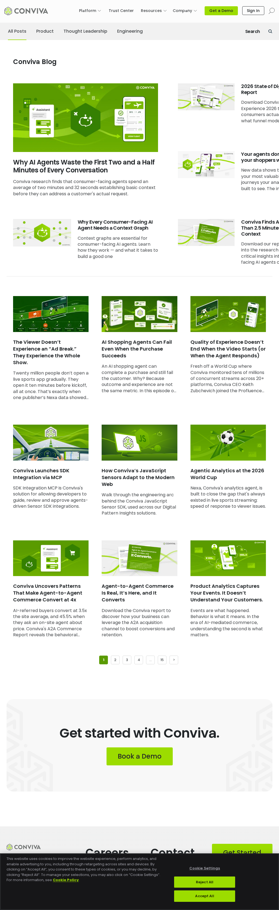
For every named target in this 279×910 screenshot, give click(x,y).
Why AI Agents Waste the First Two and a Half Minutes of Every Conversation (83, 166)
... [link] (150, 659)
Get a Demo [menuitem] (221, 10)
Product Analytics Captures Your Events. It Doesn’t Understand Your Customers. (226, 593)
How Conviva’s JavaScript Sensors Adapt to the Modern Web (138, 477)
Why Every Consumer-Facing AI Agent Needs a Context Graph (115, 224)
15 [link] (162, 659)
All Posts (17, 31)
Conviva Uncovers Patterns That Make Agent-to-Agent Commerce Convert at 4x (47, 593)
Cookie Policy (66, 879)
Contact (173, 852)
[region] (139, 881)
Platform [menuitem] (87, 10)
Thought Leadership (85, 31)
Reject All (204, 882)
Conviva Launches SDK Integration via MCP (41, 474)
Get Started (242, 852)
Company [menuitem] (182, 10)
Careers (107, 852)
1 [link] (103, 659)
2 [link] (115, 659)
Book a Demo (140, 756)
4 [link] (139, 659)
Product (45, 31)
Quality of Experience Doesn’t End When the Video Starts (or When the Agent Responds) (228, 349)
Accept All (204, 896)
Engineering (130, 31)
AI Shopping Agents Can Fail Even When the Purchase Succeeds (137, 349)
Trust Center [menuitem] (121, 10)
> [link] (174, 659)
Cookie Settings (204, 868)
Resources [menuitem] (151, 10)
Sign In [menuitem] (253, 10)
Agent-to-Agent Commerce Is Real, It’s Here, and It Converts (138, 593)
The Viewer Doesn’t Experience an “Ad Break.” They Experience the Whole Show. (46, 352)
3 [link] (127, 659)
